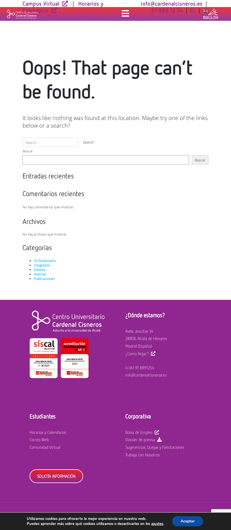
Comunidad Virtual (45, 447)
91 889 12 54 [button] (167, 10)
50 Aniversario (45, 260)
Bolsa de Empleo (138, 432)
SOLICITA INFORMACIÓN (56, 476)
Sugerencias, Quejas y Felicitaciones (154, 447)
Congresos (42, 265)
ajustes (157, 523)
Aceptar (188, 521)
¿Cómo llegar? (137, 353)
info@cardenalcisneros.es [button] (172, 3)
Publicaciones (44, 278)
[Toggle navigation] (125, 13)
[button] (193, 10)
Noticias (40, 274)
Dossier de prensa (140, 439)
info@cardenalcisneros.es (146, 374)
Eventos (40, 269)
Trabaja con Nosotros (142, 454)
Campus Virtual (41, 3)
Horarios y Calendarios (48, 432)
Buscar (28, 151)
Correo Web (39, 439)
